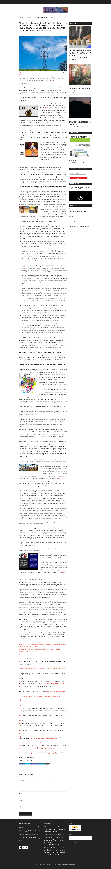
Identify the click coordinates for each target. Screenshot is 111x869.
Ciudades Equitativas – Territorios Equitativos (79, 226)
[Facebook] (26, 847)
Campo (51, 829)
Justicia (52, 842)
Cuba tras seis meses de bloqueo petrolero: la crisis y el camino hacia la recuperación (80, 122)
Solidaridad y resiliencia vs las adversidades (28, 843)
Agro (51, 827)
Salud (70, 219)
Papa (53, 847)
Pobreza (45, 850)
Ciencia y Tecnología (62, 829)
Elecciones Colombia (52, 840)
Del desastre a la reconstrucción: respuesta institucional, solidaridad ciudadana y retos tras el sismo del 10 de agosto (30, 839)
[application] (80, 197)
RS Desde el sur (32, 767)
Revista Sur (26, 767)
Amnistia (53, 827)
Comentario (22, 780)
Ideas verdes (73, 160)
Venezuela (60, 854)
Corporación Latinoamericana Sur (55, 10)
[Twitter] (20, 847)
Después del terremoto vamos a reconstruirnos (28, 834)
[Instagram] (23, 847)
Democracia (53, 834)
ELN (61, 840)
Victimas (71, 216)
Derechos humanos (73, 221)
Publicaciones (72, 229)
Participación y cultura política (75, 209)
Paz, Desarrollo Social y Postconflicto (77, 211)
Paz (61, 847)
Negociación (55, 844)
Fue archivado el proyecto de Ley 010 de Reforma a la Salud (80, 188)
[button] (80, 197)
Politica (50, 850)
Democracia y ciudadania (74, 224)
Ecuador (59, 837)
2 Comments (85, 162)
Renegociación (64, 852)
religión (60, 852)
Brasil (56, 827)
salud (49, 854)
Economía (54, 837)
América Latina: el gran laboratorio (79, 88)
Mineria (49, 844)
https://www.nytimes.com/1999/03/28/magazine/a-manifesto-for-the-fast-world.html (40, 742)
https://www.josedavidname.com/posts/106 (56, 683)
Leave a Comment (45, 33)
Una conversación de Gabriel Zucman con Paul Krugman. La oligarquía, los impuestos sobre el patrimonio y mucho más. (80, 53)
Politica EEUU (57, 850)
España (63, 840)
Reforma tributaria (54, 852)
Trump (56, 854)
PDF (20, 74)
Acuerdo (47, 827)
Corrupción (61, 832)
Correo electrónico (23, 800)
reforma (48, 852)
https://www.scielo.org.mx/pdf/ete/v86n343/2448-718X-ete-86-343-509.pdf (36, 748)
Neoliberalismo (48, 847)
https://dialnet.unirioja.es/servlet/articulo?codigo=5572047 (44, 738)
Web (20, 806)
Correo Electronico (75, 173)
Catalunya (55, 829)
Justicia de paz (57, 842)
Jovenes (71, 214)
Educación (62, 837)
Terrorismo (52, 854)
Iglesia (48, 842)
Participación (57, 847)
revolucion (45, 854)
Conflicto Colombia (51, 832)
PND (64, 847)
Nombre (21, 793)
